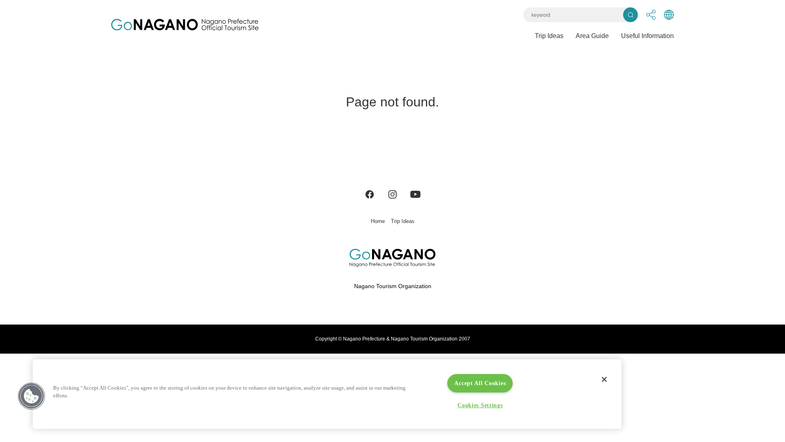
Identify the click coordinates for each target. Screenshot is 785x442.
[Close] (604, 379)
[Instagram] (392, 193)
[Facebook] (369, 193)
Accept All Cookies (480, 383)
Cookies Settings (480, 405)
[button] (31, 396)
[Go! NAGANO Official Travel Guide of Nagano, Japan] (184, 24)
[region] (327, 394)
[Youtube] (415, 193)
